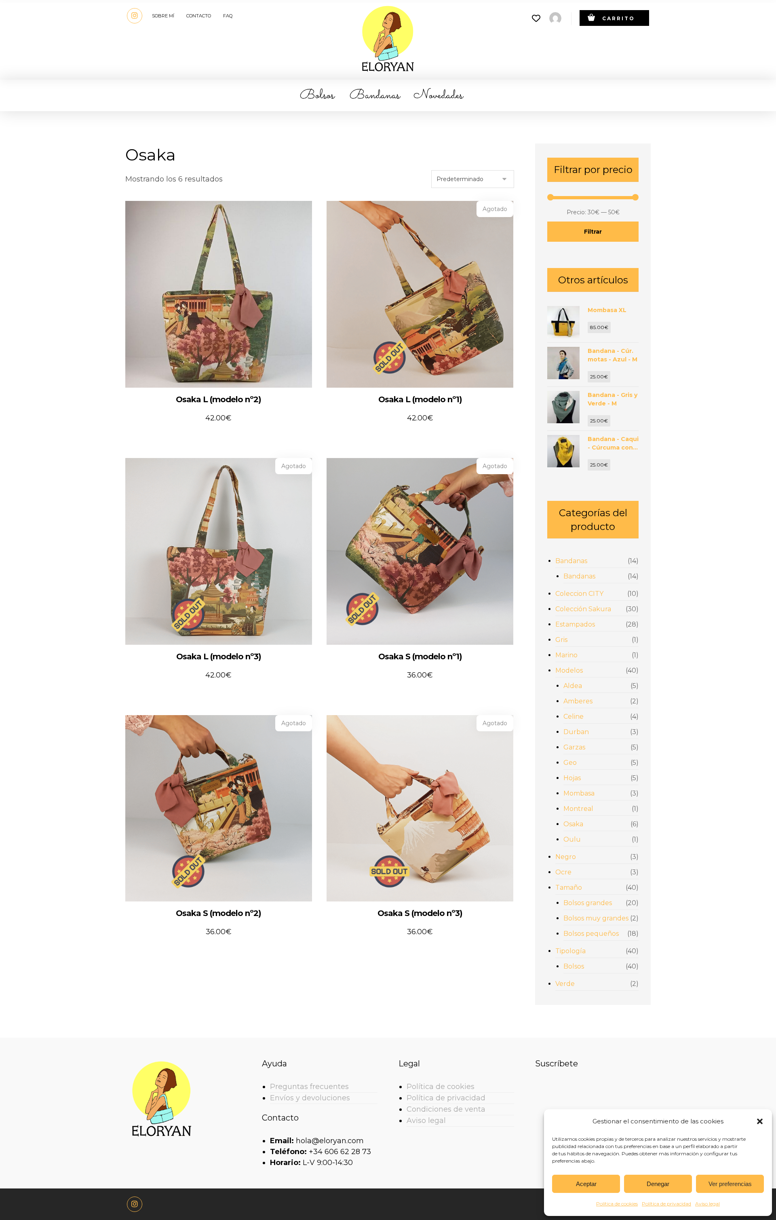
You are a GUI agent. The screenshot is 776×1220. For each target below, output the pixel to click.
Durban (576, 732)
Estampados (575, 624)
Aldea (572, 686)
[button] (760, 1121)
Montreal (578, 809)
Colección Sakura (583, 609)
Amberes (578, 701)
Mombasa (579, 793)
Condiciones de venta (446, 1109)
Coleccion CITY (579, 593)
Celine (573, 716)
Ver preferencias (730, 1183)
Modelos (569, 670)
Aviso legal (707, 1204)
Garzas (574, 747)
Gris (561, 640)
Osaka (573, 824)
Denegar (658, 1183)
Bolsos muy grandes (595, 918)
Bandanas (571, 561)
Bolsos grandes (587, 903)
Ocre (563, 872)
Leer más (417, 434)
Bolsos (573, 966)
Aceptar (586, 1183)
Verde (565, 984)
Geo (570, 762)
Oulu (572, 839)
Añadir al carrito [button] (224, 434)
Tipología (570, 951)
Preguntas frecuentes (309, 1086)
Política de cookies (617, 1204)
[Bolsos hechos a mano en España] (388, 38)
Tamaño (568, 887)
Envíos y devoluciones (310, 1097)
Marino (566, 655)
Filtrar (593, 231)
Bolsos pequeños (591, 933)
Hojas (572, 778)
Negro (565, 857)
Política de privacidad (666, 1204)
